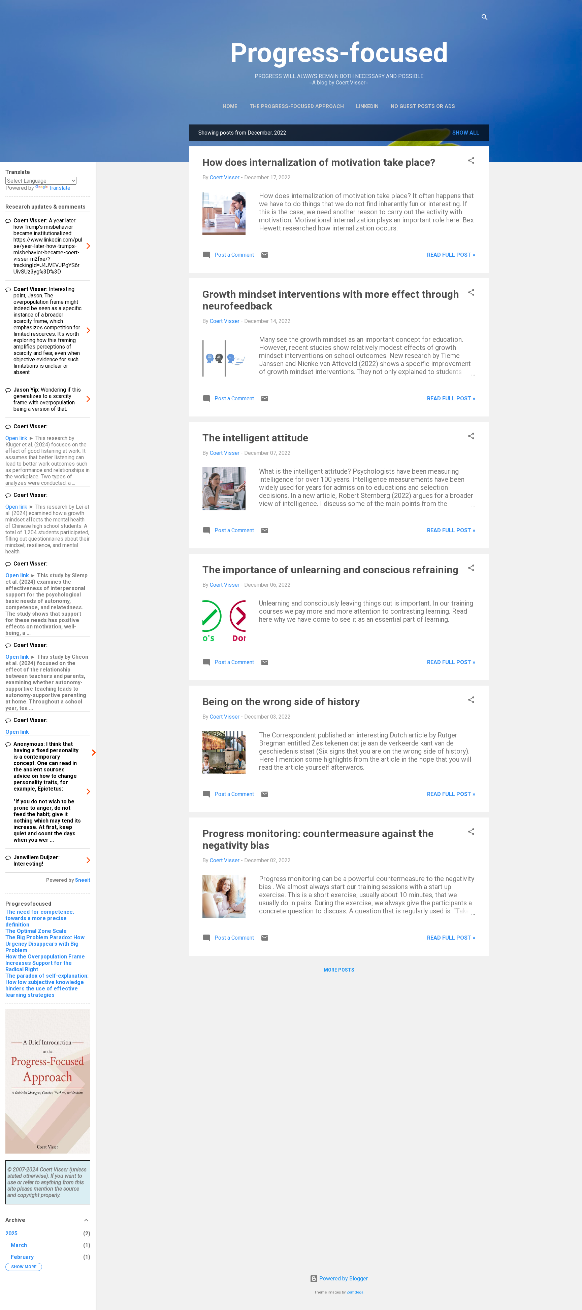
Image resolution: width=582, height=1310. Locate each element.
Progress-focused (339, 53)
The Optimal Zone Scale (36, 931)
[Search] (485, 18)
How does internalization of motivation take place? (318, 162)
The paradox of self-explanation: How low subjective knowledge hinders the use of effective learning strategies (47, 985)
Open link (16, 438)
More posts (339, 970)
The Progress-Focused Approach (297, 106)
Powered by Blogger (343, 1278)
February (22, 1257)
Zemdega (355, 1292)
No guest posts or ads (423, 106)
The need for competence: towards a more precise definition (39, 918)
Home (230, 106)
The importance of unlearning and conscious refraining (330, 570)
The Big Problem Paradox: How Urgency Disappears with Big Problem (45, 943)
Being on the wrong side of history (281, 701)
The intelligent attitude (255, 438)
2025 (11, 1233)
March (19, 1245)
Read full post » (451, 255)
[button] (471, 161)
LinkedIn (367, 106)
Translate (59, 188)
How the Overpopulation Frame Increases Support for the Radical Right (45, 963)
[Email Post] (265, 257)
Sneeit (82, 880)
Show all (465, 133)
